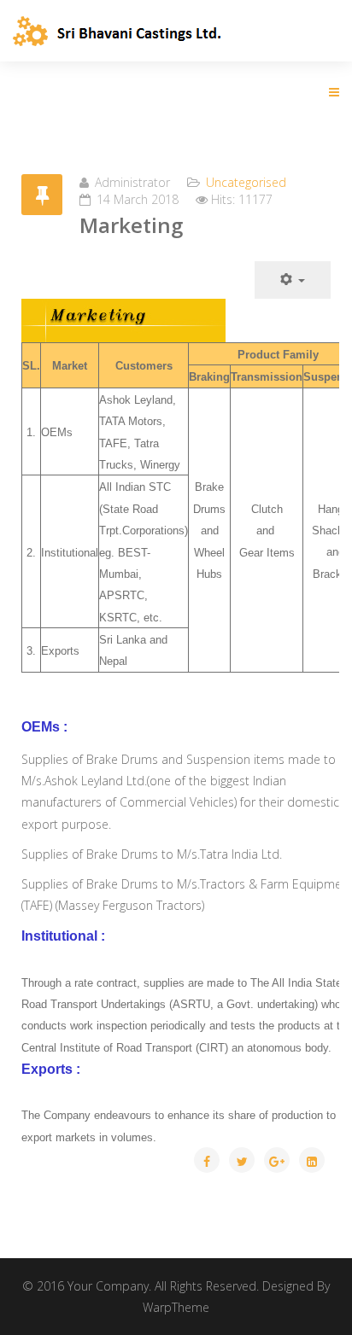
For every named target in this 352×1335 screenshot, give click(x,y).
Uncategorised (246, 182)
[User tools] (293, 280)
